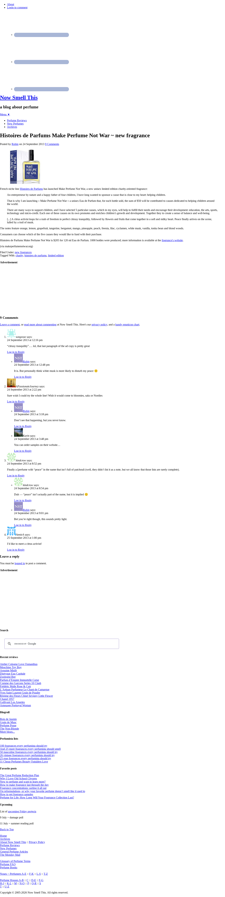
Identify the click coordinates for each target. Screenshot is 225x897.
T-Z (46, 873)
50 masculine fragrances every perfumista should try (29, 752)
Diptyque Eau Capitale (12, 673)
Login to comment (17, 7)
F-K (31, 873)
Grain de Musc (8, 722)
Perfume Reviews (10, 845)
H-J (2, 883)
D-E (33, 880)
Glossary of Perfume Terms (15, 861)
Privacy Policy (37, 842)
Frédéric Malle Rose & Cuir (15, 686)
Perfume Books (8, 867)
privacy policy (99, 324)
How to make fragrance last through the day (24, 784)
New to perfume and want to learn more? (23, 781)
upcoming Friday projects (22, 811)
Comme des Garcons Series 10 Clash (20, 683)
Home (3, 835)
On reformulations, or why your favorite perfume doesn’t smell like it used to (42, 791)
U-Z (7, 886)
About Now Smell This (13, 842)
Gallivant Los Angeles (12, 702)
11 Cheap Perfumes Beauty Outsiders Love (24, 761)
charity (19, 255)
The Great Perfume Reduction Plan (19, 775)
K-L (9, 883)
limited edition (56, 255)
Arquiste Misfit (8, 670)
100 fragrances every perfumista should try (23, 745)
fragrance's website (172, 240)
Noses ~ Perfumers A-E (13, 873)
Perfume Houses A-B (12, 880)
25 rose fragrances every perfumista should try (25, 758)
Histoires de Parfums (31, 188)
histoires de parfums (35, 255)
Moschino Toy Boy (11, 667)
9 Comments (52, 144)
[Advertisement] (26, 290)
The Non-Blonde (9, 728)
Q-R (34, 883)
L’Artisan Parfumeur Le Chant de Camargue (24, 689)
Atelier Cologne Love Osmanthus (18, 664)
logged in (20, 563)
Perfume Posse (8, 725)
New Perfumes (8, 848)
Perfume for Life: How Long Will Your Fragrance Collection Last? (37, 797)
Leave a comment (10, 324)
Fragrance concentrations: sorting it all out (23, 788)
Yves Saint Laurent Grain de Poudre (20, 692)
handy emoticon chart (127, 324)
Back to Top (7, 829)
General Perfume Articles (14, 851)
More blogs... (7, 731)
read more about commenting (40, 324)
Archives (5, 838)
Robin (26, 361)
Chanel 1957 (7, 699)
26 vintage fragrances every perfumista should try (27, 755)
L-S (39, 873)
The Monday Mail (10, 854)
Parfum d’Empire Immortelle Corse (19, 679)
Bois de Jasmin (8, 719)
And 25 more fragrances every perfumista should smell (30, 748)
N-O (22, 883)
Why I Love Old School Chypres (18, 778)
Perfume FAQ (8, 864)
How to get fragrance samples (16, 794)
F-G (41, 880)
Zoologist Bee (8, 676)
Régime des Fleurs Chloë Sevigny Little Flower (26, 695)
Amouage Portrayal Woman (15, 705)
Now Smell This (19, 97)
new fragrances (23, 252)
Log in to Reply (16, 352)
